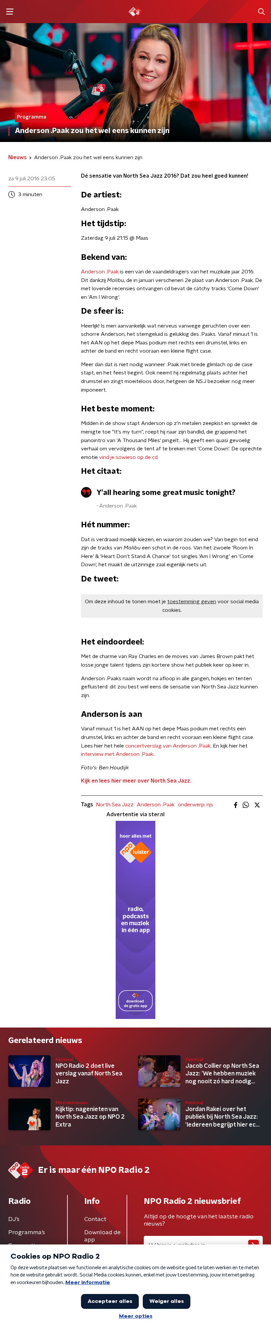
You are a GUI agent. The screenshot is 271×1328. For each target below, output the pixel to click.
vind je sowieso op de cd (128, 457)
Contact (95, 1219)
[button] (9, 12)
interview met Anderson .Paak (117, 754)
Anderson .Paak (100, 271)
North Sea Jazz (115, 804)
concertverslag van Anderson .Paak (168, 746)
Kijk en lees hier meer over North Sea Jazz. (136, 781)
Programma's (26, 1233)
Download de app (102, 1236)
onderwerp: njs (195, 804)
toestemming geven (191, 601)
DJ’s (13, 1219)
